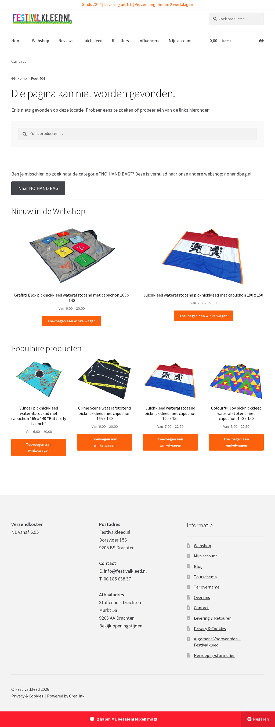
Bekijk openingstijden (120, 626)
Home (17, 40)
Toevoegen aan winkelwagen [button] (72, 321)
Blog (198, 566)
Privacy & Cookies (210, 628)
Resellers (120, 40)
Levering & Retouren (212, 618)
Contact (18, 61)
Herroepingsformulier (214, 655)
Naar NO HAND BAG (38, 188)
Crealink (76, 696)
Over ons (202, 597)
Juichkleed (92, 40)
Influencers (148, 40)
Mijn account (180, 40)
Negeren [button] (261, 719)
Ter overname (206, 587)
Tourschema (205, 576)
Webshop (40, 40)
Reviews (66, 40)
